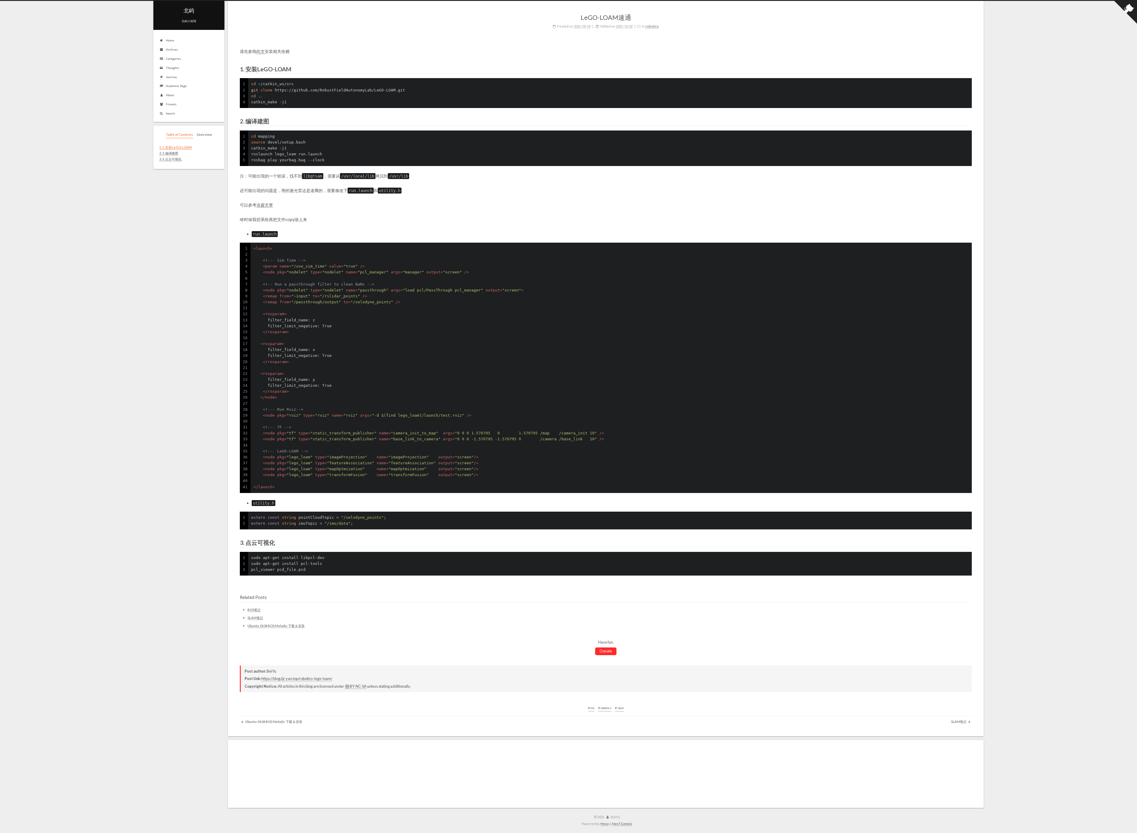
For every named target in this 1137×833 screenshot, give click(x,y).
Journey (171, 77)
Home (170, 40)
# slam (619, 708)
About (170, 95)
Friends (171, 104)
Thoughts (172, 68)
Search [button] (170, 113)
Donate (606, 651)
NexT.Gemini (622, 824)
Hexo (604, 824)
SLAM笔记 (255, 618)
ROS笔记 (254, 610)
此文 (260, 51)
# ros (591, 708)
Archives (172, 49)
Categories (173, 58)
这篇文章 (264, 204)
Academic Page (176, 86)
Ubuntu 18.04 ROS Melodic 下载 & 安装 (276, 626)
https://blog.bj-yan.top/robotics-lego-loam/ (297, 678)
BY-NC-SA (358, 686)
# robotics (604, 708)
